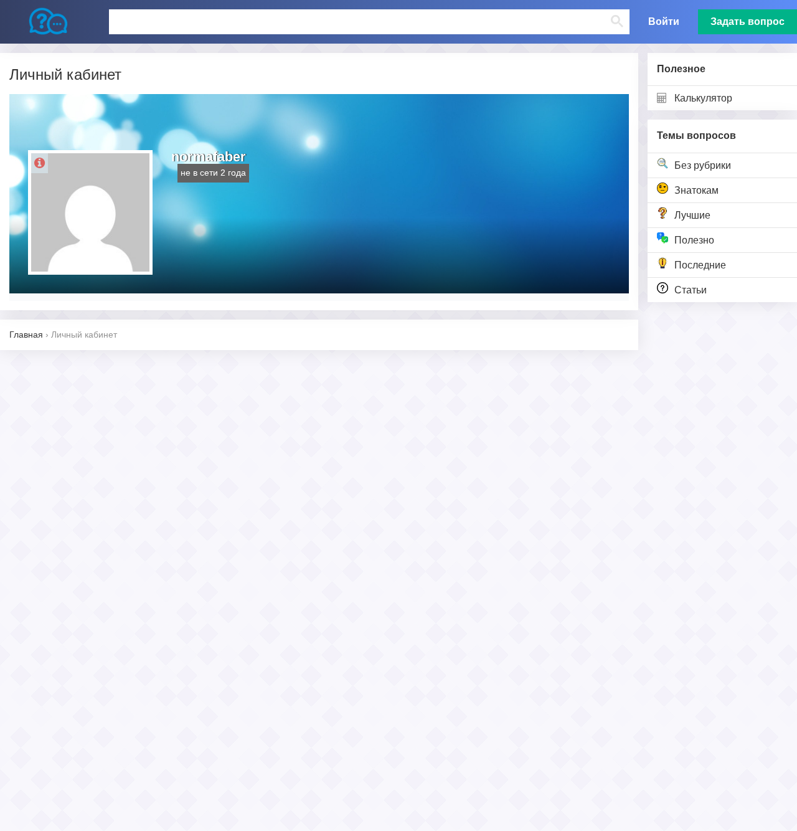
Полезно (694, 240)
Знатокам (696, 190)
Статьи (690, 290)
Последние (700, 265)
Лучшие (692, 215)
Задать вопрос (747, 21)
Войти (663, 21)
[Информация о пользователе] (39, 163)
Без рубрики (702, 165)
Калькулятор (703, 98)
